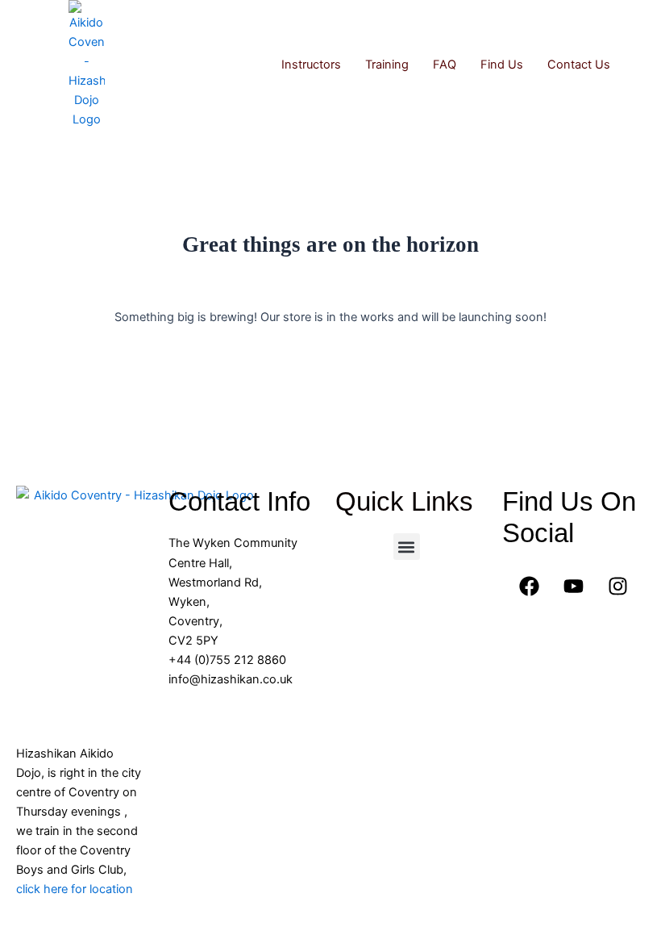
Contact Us (578, 64)
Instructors (311, 64)
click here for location (74, 889)
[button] (406, 546)
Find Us (501, 64)
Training (387, 64)
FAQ (444, 64)
